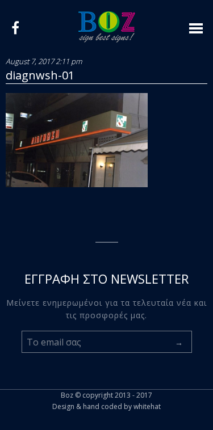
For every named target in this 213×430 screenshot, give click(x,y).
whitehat (147, 406)
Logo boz (106, 27)
